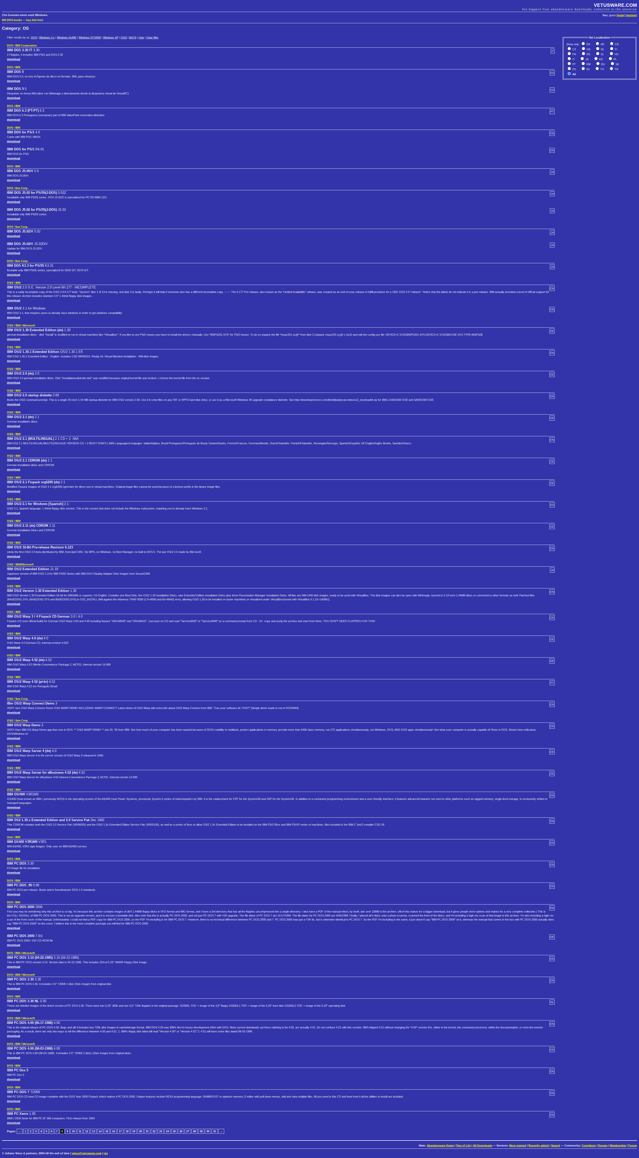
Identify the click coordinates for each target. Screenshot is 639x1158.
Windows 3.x (47, 37)
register (631, 15)
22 (154, 1131)
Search (555, 1145)
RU (602, 64)
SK (617, 64)
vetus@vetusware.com (87, 1153)
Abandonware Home (440, 1145)
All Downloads (482, 1145)
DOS (34, 37)
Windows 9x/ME (66, 37)
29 (201, 1131)
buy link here (34, 19)
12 (86, 1131)
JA (587, 59)
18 (127, 1131)
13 (93, 1131)
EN (588, 44)
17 (120, 1131)
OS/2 (124, 37)
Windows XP (110, 37)
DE (588, 54)
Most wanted (517, 1145)
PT (574, 64)
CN (616, 44)
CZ (574, 49)
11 (80, 1131)
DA (588, 49)
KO (600, 59)
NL (602, 49)
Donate (603, 1145)
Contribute (589, 1145)
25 (174, 1131)
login (620, 15)
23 (160, 1131)
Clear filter (152, 37)
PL (615, 59)
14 (100, 1131)
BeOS (132, 37)
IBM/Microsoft (24, 564)
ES (574, 69)
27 (187, 1131)
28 (194, 1131)
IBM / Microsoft (25, 325)
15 (106, 1131)
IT (573, 59)
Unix (141, 37)
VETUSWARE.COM (615, 5)
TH (602, 69)
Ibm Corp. (21, 188)
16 (113, 1131)
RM (588, 64)
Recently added (538, 1145)
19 (133, 1131)
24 (167, 1131)
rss (106, 1153)
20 (140, 1131)
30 (207, 1131)
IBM (17, 67)
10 (73, 1131)
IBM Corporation (26, 45)
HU (616, 54)
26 (180, 1131)
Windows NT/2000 (90, 37)
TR (616, 69)
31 (214, 1131)
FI (615, 49)
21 (147, 1131)
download (13, 59)
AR (602, 44)
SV (588, 69)
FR (574, 54)
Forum (632, 1145)
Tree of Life (463, 1145)
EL (602, 54)
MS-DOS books (12, 19)
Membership (618, 1145)
